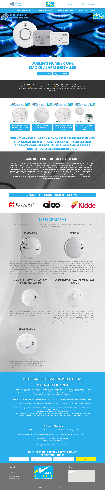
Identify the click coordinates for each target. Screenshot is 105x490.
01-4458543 (74, 4)
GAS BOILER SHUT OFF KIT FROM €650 (84, 128)
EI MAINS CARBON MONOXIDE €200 (42, 128)
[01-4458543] (68, 4)
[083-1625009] (83, 4)
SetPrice (80, 11)
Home (9, 11)
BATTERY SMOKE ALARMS (45, 11)
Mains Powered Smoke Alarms (23, 11)
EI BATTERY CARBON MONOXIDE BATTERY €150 (20, 128)
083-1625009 (89, 4)
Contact (94, 11)
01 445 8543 (17, 477)
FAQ (87, 11)
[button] (11, 205)
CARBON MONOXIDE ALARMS (65, 11)
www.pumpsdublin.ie (34, 87)
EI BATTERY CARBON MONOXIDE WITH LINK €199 (63, 128)
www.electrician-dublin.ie (51, 87)
